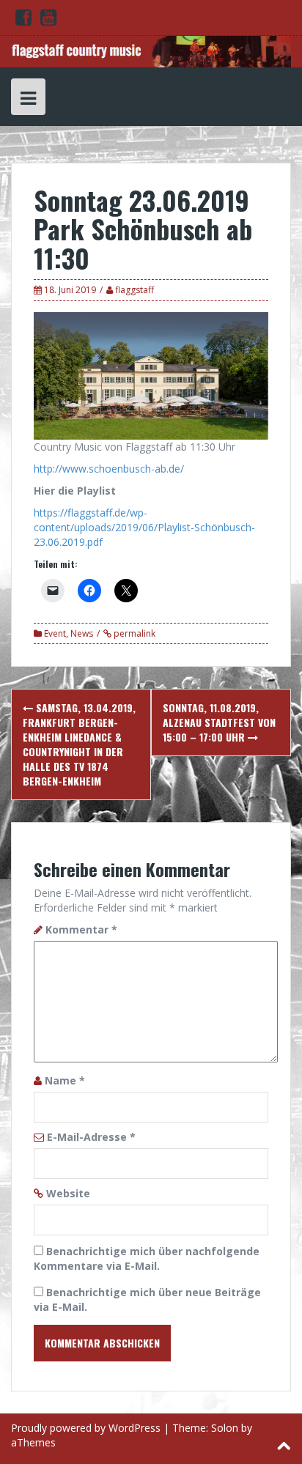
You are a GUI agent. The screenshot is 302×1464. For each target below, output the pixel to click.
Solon (224, 1428)
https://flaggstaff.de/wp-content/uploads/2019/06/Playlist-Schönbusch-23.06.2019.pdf (144, 527)
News (81, 633)
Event (55, 633)
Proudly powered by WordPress (86, 1428)
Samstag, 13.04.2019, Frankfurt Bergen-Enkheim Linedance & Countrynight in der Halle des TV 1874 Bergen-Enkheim (79, 744)
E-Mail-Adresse (91, 1137)
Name (65, 1080)
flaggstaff (134, 290)
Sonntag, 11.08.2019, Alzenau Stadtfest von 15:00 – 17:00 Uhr (219, 722)
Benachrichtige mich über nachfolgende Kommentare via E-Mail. (146, 1258)
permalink (133, 633)
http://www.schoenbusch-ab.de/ (109, 469)
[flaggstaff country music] (151, 50)
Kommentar (81, 929)
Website (68, 1193)
